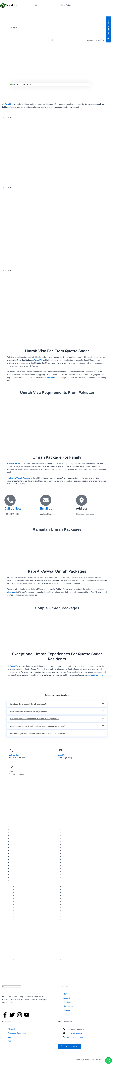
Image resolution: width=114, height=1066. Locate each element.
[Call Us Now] (10, 500)
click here (51, 377)
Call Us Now (12, 508)
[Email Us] (45, 500)
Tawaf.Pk (38, 360)
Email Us (46, 508)
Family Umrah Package (20, 478)
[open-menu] (36, 5)
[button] (108, 1060)
